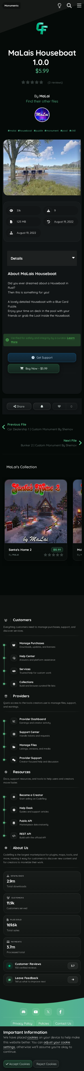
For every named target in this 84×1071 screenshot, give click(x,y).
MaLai (44, 96)
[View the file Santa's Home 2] (36, 511)
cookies (32, 1037)
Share (20, 406)
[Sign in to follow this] (42, 406)
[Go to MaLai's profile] (42, 115)
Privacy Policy (22, 1023)
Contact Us (63, 1023)
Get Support (44, 357)
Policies (44, 1023)
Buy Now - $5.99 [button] (36, 368)
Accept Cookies (19, 1064)
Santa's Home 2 (20, 549)
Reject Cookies (46, 1064)
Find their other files (42, 101)
